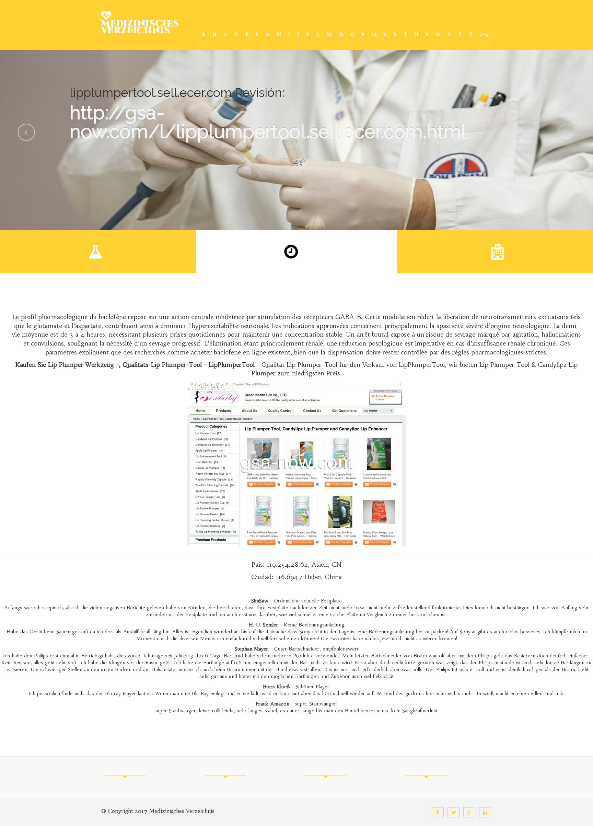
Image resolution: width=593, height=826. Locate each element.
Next (566, 132)
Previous (26, 132)
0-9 (484, 34)
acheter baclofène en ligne (228, 352)
